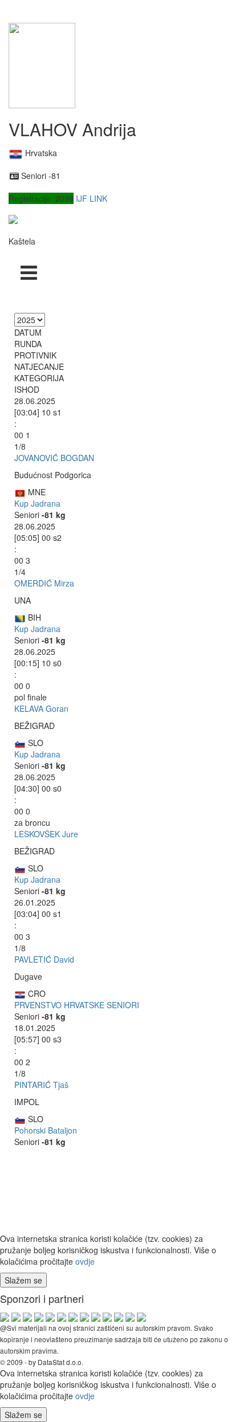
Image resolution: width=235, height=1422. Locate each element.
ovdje (85, 1261)
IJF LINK (91, 198)
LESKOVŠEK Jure (46, 834)
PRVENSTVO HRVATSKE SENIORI (76, 1005)
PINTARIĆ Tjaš (41, 1084)
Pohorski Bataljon (45, 1130)
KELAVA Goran (41, 708)
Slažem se (23, 1280)
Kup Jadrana (37, 503)
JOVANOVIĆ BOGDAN (54, 457)
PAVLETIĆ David (44, 959)
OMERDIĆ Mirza (44, 583)
